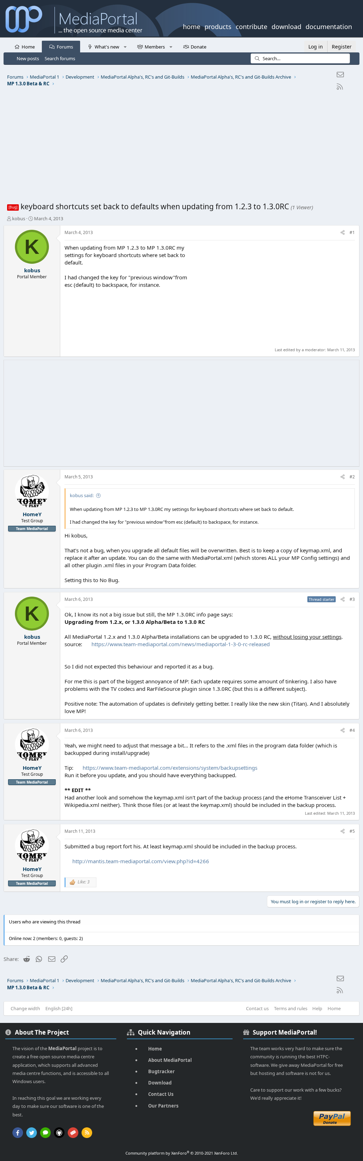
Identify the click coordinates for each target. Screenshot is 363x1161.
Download (160, 1083)
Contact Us (160, 1094)
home (191, 25)
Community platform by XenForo (181, 1153)
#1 (352, 232)
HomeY (32, 514)
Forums (65, 47)
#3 (352, 599)
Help (317, 1008)
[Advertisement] (181, 148)
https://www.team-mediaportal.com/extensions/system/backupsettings (170, 767)
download (286, 25)
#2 (352, 477)
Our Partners (163, 1106)
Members (155, 47)
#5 (352, 831)
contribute (251, 25)
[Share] (342, 233)
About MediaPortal (170, 1060)
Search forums (60, 58)
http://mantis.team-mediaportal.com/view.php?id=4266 (140, 861)
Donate (198, 47)
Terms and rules (290, 1008)
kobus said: (82, 495)
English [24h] (58, 1008)
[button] (125, 46)
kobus (18, 218)
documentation (329, 25)
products (218, 25)
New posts (28, 58)
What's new (107, 47)
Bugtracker (161, 1071)
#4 (352, 730)
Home (28, 47)
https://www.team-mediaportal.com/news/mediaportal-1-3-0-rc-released (180, 644)
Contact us (257, 1008)
